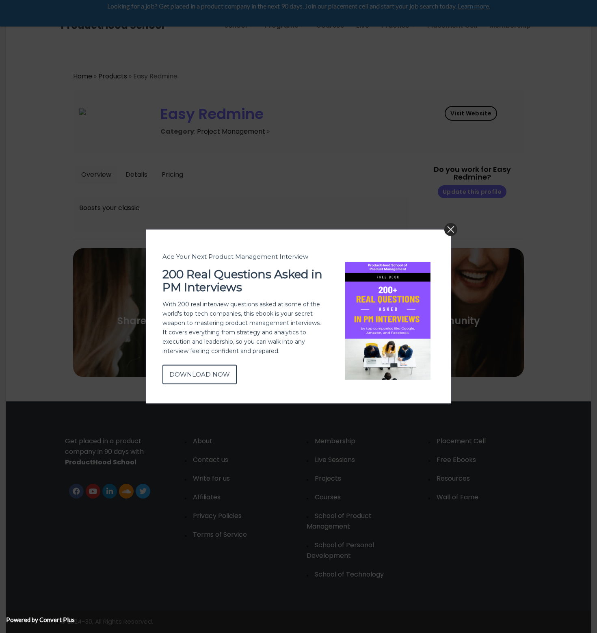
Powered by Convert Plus (40, 619)
